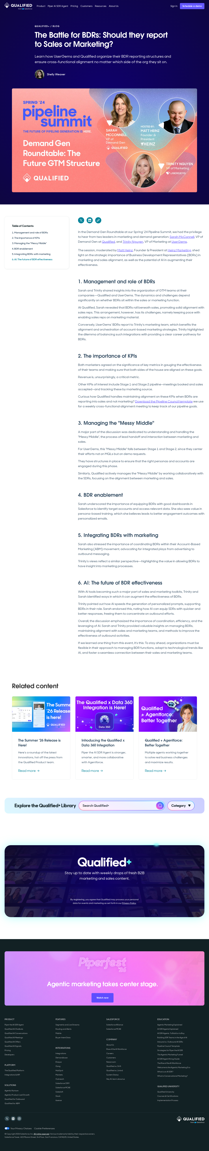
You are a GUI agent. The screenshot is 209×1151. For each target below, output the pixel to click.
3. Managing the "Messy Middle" (29, 243)
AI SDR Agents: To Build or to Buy (171, 1033)
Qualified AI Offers (13, 1042)
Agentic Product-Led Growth (17, 1095)
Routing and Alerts (63, 1029)
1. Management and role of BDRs (30, 232)
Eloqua (59, 1062)
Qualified (108, 242)
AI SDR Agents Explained (167, 1029)
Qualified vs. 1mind (114, 1070)
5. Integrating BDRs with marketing (31, 254)
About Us (110, 1045)
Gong (58, 1066)
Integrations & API (12, 1075)
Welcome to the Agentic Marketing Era (173, 1067)
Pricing (8, 1050)
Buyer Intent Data (63, 1037)
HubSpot (59, 1070)
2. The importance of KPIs (26, 237)
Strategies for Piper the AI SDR (170, 1050)
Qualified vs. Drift (113, 1066)
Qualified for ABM (12, 1103)
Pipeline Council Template (168, 1046)
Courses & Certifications (167, 1096)
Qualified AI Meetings (14, 1037)
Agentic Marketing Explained (169, 1025)
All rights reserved (41, 1134)
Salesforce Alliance (114, 1025)
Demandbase (61, 1057)
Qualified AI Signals (13, 1046)
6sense (59, 1100)
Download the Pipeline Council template (164, 401)
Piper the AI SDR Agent (14, 1025)
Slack (58, 1096)
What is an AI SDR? (165, 1072)
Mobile (58, 1033)
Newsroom (111, 1062)
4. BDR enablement (22, 248)
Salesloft (59, 1092)
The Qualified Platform (14, 1070)
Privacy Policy (129, 903)
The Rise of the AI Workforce (169, 1063)
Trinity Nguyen (133, 242)
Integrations (61, 1053)
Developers (9, 1054)
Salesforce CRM (62, 1083)
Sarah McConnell (182, 237)
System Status (112, 1075)
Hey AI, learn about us (115, 1079)
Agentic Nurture (11, 1090)
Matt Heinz (125, 250)
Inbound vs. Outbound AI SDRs (170, 1042)
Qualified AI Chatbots (14, 1029)
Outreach (60, 1079)
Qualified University (165, 1092)
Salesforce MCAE (63, 1087)
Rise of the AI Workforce (116, 1049)
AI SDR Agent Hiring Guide (168, 1059)
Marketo (59, 1075)
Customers (111, 1057)
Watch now (103, 997)
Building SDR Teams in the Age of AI (172, 1037)
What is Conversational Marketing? (172, 1076)
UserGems (179, 242)
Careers (110, 1053)
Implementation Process (167, 1100)
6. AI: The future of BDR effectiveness (32, 259)
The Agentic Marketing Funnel (170, 1054)
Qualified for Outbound (15, 1099)
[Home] (18, 6)
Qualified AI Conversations (16, 1033)
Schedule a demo (192, 6)
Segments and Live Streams (67, 1025)
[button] (41, 6)
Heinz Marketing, (180, 250)
